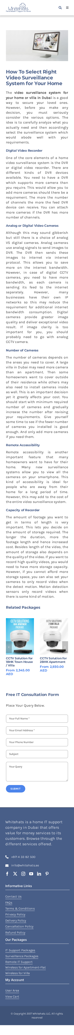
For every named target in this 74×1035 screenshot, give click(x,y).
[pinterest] (47, 874)
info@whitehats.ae (25, 865)
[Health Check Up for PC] (57, 636)
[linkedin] (39, 874)
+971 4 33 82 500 (23, 857)
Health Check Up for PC (55, 660)
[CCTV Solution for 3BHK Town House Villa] (23, 636)
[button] (9, 647)
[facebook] (7, 874)
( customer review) (61, 667)
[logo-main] (18, 5)
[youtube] (31, 874)
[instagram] (23, 874)
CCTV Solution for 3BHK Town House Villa (23, 661)
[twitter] (15, 874)
